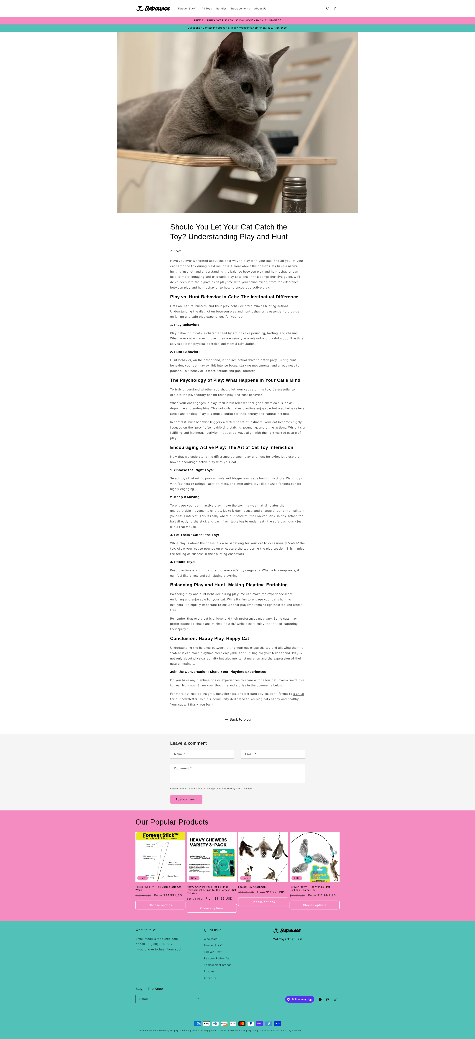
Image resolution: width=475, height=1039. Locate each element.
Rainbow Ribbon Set (217, 958)
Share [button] (177, 251)
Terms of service (229, 1030)
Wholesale (210, 938)
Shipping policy (249, 1030)
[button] (328, 8)
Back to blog (240, 719)
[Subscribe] (198, 999)
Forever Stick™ (213, 945)
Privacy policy (208, 1030)
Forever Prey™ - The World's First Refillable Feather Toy (310, 888)
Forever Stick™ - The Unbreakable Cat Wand (158, 888)
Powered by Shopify (167, 1030)
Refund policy (189, 1030)
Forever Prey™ (213, 951)
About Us (210, 977)
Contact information (273, 1030)
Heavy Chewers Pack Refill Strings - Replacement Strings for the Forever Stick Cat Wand (212, 890)
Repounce (150, 1030)
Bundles (209, 971)
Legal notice (294, 1030)
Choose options (160, 905)
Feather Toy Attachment (252, 886)
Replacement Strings (217, 964)
